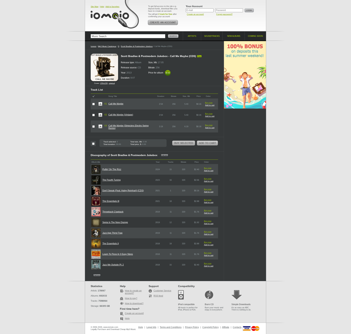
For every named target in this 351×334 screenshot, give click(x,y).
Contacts (237, 327)
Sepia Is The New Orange (115, 222)
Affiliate (225, 327)
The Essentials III (110, 201)
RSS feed (158, 296)
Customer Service (162, 290)
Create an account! (195, 14)
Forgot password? (224, 14)
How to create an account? (133, 292)
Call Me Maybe (115, 104)
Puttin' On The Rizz (111, 169)
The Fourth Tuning (111, 180)
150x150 (104, 83)
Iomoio (93, 46)
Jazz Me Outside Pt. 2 (113, 264)
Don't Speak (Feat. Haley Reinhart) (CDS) (123, 190)
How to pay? (131, 298)
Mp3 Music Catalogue (107, 46)
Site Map (94, 6)
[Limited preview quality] (100, 104)
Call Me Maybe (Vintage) (120, 114)
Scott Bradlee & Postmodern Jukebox (137, 46)
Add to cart (209, 105)
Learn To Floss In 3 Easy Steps (117, 254)
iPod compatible (186, 304)
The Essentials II (110, 243)
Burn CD (209, 304)
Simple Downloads (241, 304)
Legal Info (151, 327)
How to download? (134, 303)
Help (102, 6)
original (112, 83)
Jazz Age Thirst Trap (112, 233)
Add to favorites (112, 6)
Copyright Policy (210, 327)
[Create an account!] (163, 22)
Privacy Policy (192, 327)
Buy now (208, 103)
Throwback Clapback (112, 211)
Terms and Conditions (171, 327)
